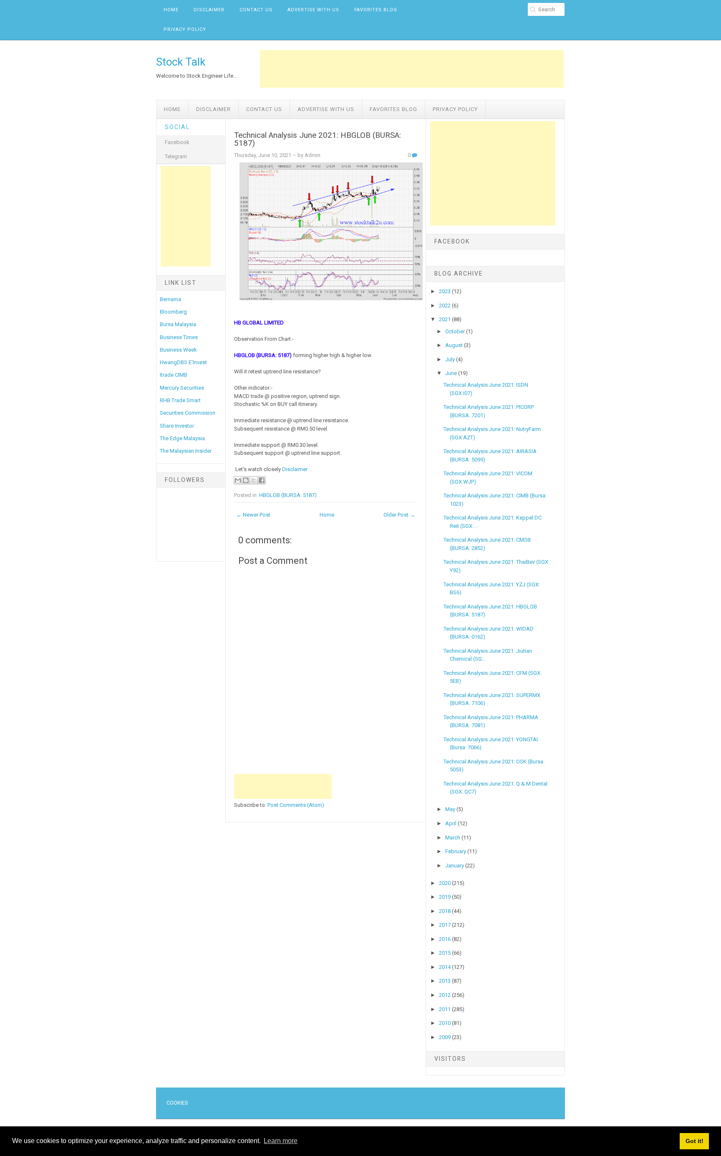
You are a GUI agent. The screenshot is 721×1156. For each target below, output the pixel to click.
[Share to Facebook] (261, 480)
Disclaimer (209, 10)
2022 (445, 305)
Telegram (176, 156)
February (456, 851)
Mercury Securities (182, 388)
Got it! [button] (694, 1141)
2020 (445, 883)
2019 (445, 897)
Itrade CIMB (173, 375)
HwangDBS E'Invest (183, 362)
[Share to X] (254, 480)
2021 (445, 319)
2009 (445, 1037)
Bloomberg (173, 312)
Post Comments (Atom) (295, 805)
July (450, 359)
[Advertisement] (412, 69)
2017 (445, 925)
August (454, 345)
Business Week (178, 350)
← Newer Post (253, 515)
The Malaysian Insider (186, 451)
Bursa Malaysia (178, 324)
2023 (445, 291)
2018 (445, 911)
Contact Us (255, 10)
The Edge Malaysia (182, 438)
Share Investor (177, 426)
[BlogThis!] (246, 480)
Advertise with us (313, 10)
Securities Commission (187, 413)
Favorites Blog (375, 10)
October (455, 331)
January (455, 865)
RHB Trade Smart (180, 400)
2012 (445, 995)
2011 (445, 1009)
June (451, 373)
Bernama (170, 299)
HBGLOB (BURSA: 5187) (288, 495)
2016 (445, 939)
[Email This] (238, 480)
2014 (445, 967)
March (453, 837)
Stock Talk (180, 62)
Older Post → (399, 515)
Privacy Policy (185, 29)
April (451, 823)
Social (177, 127)
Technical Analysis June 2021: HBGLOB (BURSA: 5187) (317, 139)
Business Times (179, 337)
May (450, 809)
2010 (445, 1023)
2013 (445, 981)
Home (171, 10)
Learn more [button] (280, 1140)
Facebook (177, 142)
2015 (445, 953)
